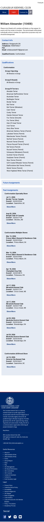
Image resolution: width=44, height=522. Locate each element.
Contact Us (24, 12)
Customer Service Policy (11, 487)
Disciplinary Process (10, 506)
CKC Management (9, 467)
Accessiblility (8, 489)
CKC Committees (9, 471)
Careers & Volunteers (10, 475)
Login (14, 12)
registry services (18, 417)
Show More (11, 207)
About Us (7, 452)
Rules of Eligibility (9, 495)
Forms (6, 459)
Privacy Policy (8, 485)
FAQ (6, 465)
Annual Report (8, 461)
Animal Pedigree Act (10, 491)
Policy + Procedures (10, 504)
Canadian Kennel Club (16, 7)
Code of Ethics (8, 497)
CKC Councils (8, 473)
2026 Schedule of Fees (10, 454)
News (6, 463)
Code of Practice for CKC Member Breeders (14, 501)
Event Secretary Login (10, 479)
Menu (4, 12)
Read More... (6, 430)
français (40, 3)
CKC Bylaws (8, 493)
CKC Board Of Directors (11, 469)
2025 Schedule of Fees (10, 457)
